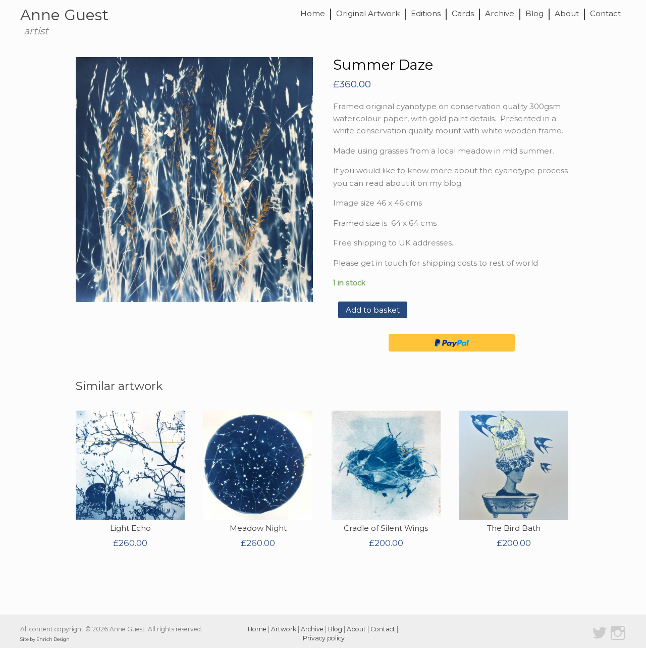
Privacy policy (324, 638)
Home (312, 14)
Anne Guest (64, 15)
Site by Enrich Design (45, 639)
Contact (605, 14)
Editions (426, 14)
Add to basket (373, 310)
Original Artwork (368, 14)
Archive (499, 14)
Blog (534, 14)
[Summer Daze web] (194, 179)
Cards (463, 14)
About (567, 14)
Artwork (283, 629)
